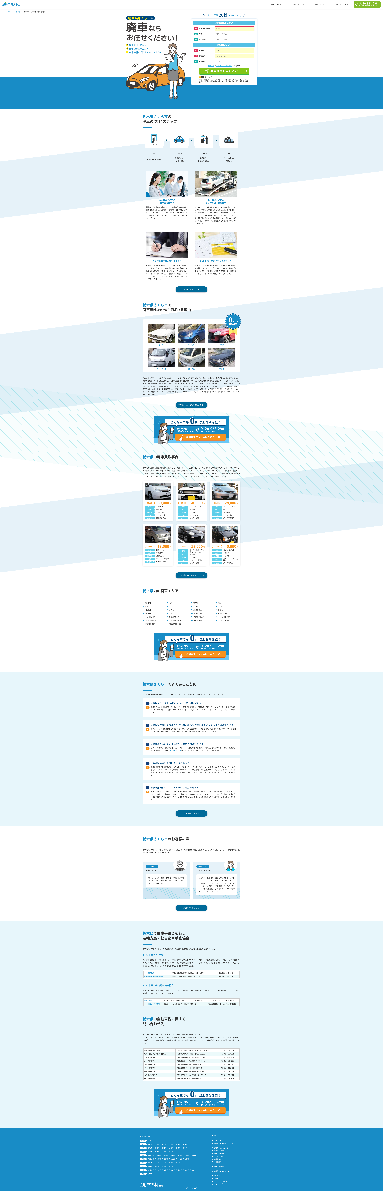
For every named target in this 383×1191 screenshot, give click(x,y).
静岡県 (157, 1152)
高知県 (171, 1166)
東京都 (194, 1155)
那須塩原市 (197, 610)
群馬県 (173, 1155)
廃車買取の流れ (219, 1151)
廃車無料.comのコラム (221, 1171)
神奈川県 (151, 1155)
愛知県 (171, 1152)
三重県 (164, 1152)
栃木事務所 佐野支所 (152, 1004)
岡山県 (164, 1163)
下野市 (171, 613)
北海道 (150, 1141)
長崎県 (180, 1170)
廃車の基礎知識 (219, 1166)
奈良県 (159, 1159)
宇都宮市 (148, 603)
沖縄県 (150, 1174)
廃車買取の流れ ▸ (191, 289)
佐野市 (220, 603)
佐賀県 (187, 1170)
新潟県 (157, 1148)
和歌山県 (151, 1159)
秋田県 (164, 1144)
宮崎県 (159, 1170)
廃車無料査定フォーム (221, 1148)
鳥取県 (178, 1163)
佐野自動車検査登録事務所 (153, 976)
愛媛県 (164, 1166)
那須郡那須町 (150, 624)
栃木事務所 (148, 1000)
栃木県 (18, 12)
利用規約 (211, 65)
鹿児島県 (151, 1170)
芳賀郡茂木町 (150, 617)
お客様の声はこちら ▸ (191, 907)
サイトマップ (218, 1184)
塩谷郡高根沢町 (224, 620)
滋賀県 (187, 1159)
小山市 (195, 606)
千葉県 (187, 1155)
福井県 (164, 1148)
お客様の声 (217, 1162)
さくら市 (221, 610)
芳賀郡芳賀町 (198, 617)
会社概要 (217, 1176)
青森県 (185, 1144)
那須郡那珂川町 (175, 624)
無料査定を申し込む (224, 71)
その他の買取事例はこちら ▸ (191, 575)
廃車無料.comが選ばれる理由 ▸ (191, 404)
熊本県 (173, 1170)
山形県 (157, 1144)
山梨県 (171, 1148)
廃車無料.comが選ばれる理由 (223, 1143)
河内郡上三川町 (199, 613)
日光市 (171, 606)
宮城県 (171, 1144)
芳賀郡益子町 (223, 613)
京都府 (180, 1159)
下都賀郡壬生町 (224, 617)
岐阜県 (150, 1152)
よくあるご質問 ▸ (191, 813)
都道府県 (202, 61)
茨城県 (159, 1155)
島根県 (171, 1163)
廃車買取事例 (218, 1159)
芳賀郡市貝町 (174, 617)
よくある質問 (218, 1156)
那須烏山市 (149, 613)
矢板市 (171, 610)
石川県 (185, 1148)
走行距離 (202, 39)
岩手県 (178, 1144)
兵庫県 (166, 1159)
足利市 (171, 603)
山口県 (150, 1163)
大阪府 (173, 1159)
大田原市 (148, 610)
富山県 (150, 1148)
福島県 (150, 1144)
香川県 (157, 1166)
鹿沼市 (147, 606)
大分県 (166, 1170)
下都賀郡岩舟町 (175, 620)
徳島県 (150, 1166)
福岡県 (194, 1170)
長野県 (178, 1148)
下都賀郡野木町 (150, 620)
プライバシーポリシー (224, 65)
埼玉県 (180, 1155)
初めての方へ (218, 1141)
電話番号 (202, 56)
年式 (200, 34)
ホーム (10, 12)
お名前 (201, 50)
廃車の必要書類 (175, 750)
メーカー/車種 (204, 28)
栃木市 (195, 603)
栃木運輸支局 (149, 973)
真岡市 (220, 606)
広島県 (157, 1163)
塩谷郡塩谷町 (198, 620)
